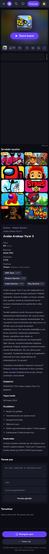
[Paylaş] (32, 48)
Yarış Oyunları (36, 284)
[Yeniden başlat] (38, 48)
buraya (15, 368)
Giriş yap (33, 4)
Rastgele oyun (26, 534)
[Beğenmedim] (19, 48)
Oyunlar (6, 228)
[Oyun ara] (16, 4)
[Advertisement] (24, 57)
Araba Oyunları (14, 284)
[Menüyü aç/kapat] (4, 3)
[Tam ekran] (44, 48)
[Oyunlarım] (23, 4)
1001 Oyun (12, 273)
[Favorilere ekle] (27, 48)
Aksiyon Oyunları (19, 228)
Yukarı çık (26, 541)
